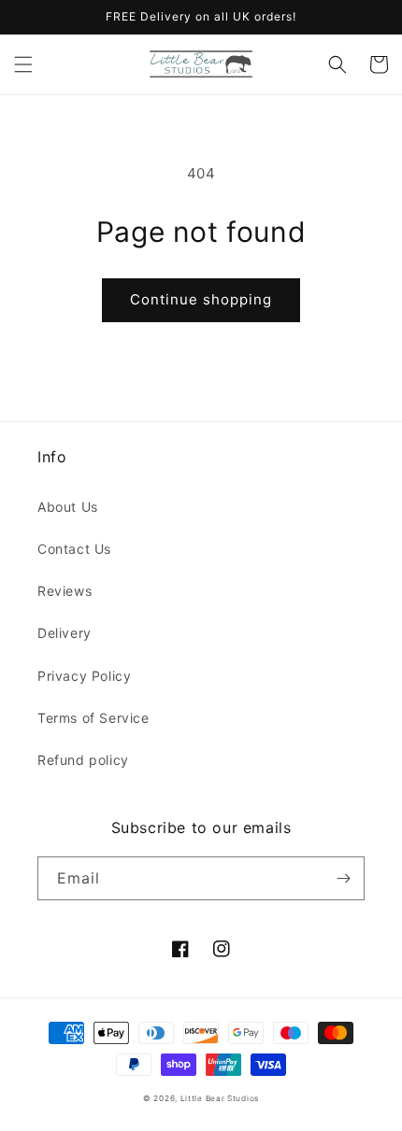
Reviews (64, 591)
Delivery (64, 633)
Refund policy (83, 760)
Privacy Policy (84, 676)
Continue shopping (201, 299)
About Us (67, 507)
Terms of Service (93, 718)
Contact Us (74, 549)
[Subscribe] (343, 878)
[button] (23, 64)
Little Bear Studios (219, 1098)
